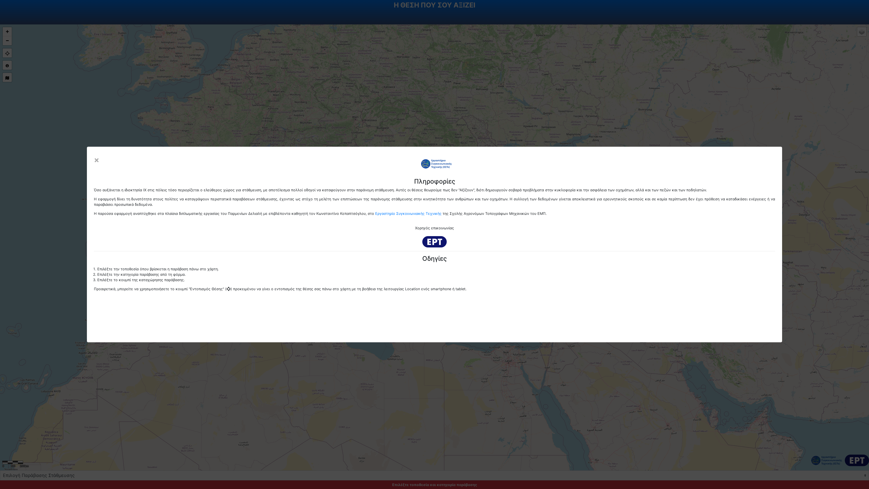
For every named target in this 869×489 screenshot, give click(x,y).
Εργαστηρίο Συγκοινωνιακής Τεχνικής (408, 213)
